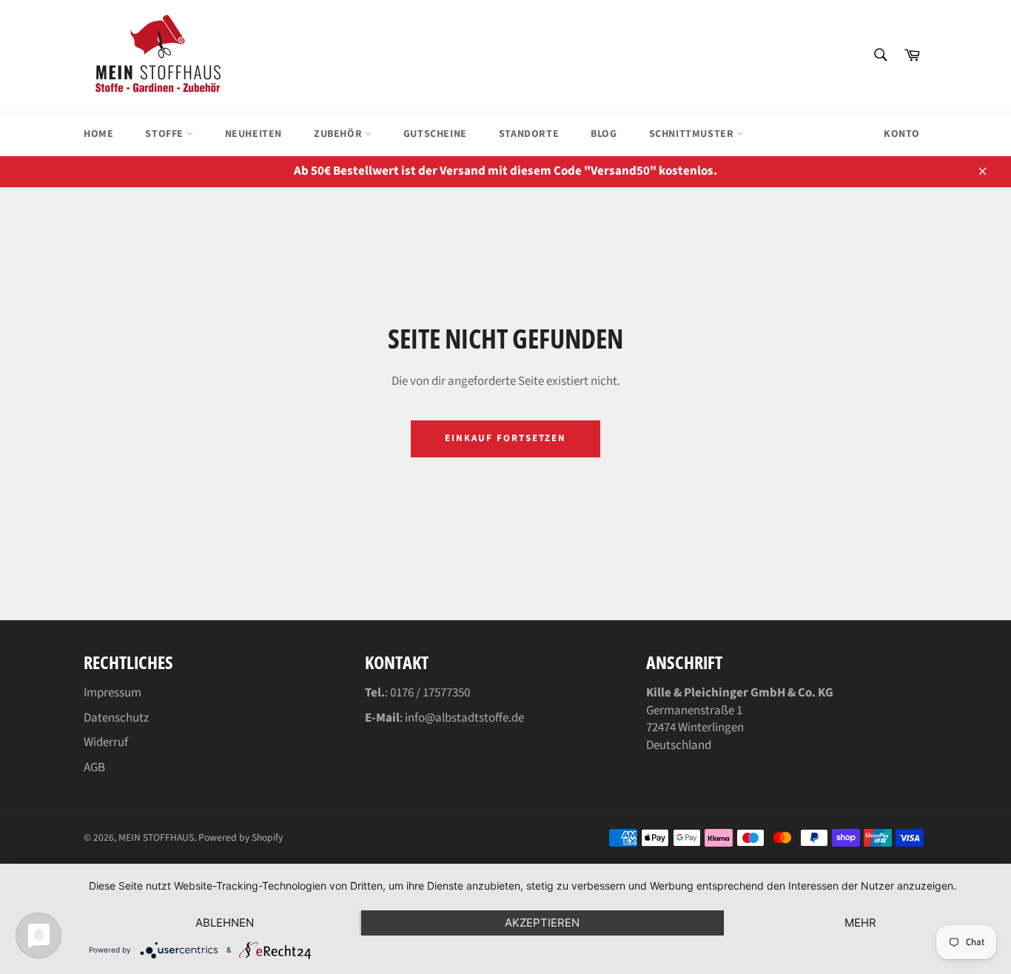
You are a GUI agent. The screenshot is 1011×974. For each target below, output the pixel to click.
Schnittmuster (692, 134)
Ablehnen (224, 923)
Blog (604, 134)
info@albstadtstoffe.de (464, 718)
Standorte (529, 134)
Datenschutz (116, 718)
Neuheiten (253, 134)
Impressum (112, 693)
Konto (902, 134)
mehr (860, 923)
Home (98, 134)
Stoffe (165, 134)
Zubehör (339, 134)
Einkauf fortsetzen (505, 438)
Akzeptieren (542, 923)
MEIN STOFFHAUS (156, 837)
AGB (94, 767)
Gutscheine (435, 134)
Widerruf (106, 742)
